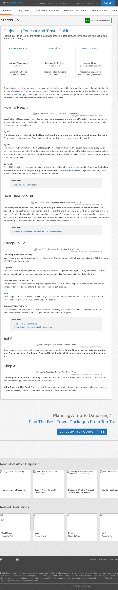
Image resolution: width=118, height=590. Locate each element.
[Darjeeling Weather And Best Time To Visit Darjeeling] (18, 56)
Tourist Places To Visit (47, 10)
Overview (6, 10)
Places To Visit (7, 536)
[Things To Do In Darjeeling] (15, 478)
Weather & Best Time (75, 10)
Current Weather (18, 48)
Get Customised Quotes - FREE (82, 431)
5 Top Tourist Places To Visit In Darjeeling (33, 327)
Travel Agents (91, 3)
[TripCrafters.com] (12, 3)
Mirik (6, 293)
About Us (93, 559)
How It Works (41, 3)
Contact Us (103, 559)
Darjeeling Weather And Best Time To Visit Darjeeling (38, 232)
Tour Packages (78, 3)
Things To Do (23, 10)
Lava (37, 533)
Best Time (54, 48)
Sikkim (77, 170)
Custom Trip (53, 3)
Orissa (21, 167)
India (44, 122)
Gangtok (66, 170)
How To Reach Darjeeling (25, 185)
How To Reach (99, 10)
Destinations (65, 3)
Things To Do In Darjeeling (26, 324)
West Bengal (19, 94)
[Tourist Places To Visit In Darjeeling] (48, 478)
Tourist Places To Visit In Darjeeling (46, 491)
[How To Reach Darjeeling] (90, 56)
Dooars (71, 533)
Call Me (107, 3)
